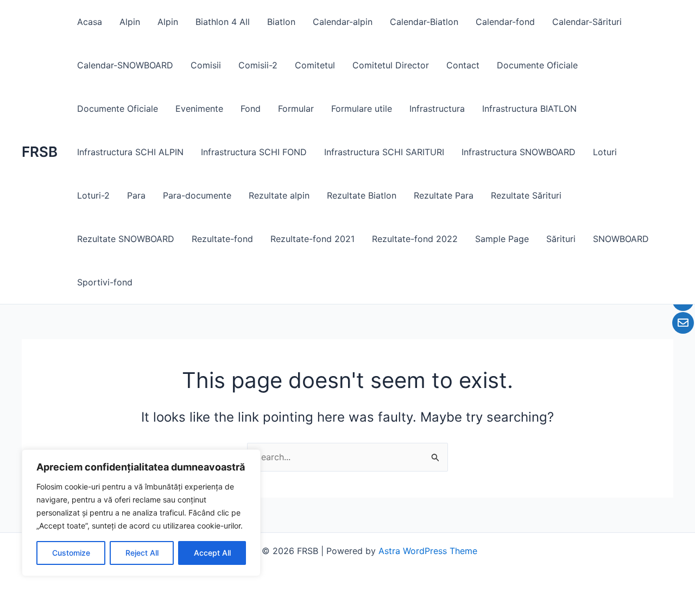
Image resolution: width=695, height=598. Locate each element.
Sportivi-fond (104, 282)
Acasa (89, 21)
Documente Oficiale (537, 65)
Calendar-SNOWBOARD (125, 65)
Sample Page (502, 238)
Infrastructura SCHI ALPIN (130, 152)
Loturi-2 (93, 195)
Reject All (142, 552)
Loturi (605, 152)
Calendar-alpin (342, 21)
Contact (462, 65)
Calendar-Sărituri (587, 21)
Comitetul (315, 65)
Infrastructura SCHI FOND (254, 152)
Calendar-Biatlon (424, 21)
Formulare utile (361, 108)
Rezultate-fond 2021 (312, 238)
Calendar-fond (505, 21)
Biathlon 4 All (222, 21)
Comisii (206, 65)
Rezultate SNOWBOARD (125, 238)
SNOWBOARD (621, 238)
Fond (251, 108)
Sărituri (561, 238)
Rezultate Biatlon (361, 195)
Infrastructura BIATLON (529, 108)
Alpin (129, 21)
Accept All (212, 552)
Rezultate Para (443, 195)
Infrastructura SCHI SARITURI (384, 152)
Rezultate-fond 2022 (415, 238)
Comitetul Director (390, 65)
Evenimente (199, 108)
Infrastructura (437, 108)
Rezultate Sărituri (526, 195)
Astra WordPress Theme (427, 550)
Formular (296, 108)
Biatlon (281, 21)
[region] (141, 512)
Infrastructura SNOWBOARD (519, 152)
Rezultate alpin (279, 195)
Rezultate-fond (222, 238)
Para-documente (197, 195)
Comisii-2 (257, 65)
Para (136, 195)
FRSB (40, 151)
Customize (71, 552)
